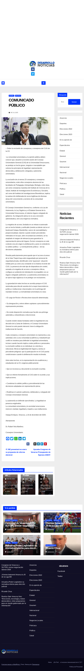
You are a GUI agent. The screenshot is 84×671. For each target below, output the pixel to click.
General (63, 156)
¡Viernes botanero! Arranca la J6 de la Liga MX (61, 524)
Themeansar (35, 664)
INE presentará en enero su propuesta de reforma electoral (16, 452)
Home (50, 662)
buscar (74, 102)
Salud (62, 194)
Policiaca (63, 183)
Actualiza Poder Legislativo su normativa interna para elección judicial (70, 250)
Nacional (63, 172)
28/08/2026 (50, 529)
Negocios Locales (66, 178)
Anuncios (63, 118)
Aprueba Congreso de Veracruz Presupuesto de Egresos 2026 (40, 452)
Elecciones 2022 (66, 129)
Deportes (63, 123)
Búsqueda (62, 95)
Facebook (61, 571)
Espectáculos (65, 145)
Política (18, 95)
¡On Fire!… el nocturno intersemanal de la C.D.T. (67, 662)
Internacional (64, 167)
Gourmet (63, 162)
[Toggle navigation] (43, 83)
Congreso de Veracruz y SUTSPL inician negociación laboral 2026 (69, 232)
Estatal (11, 95)
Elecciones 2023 (66, 134)
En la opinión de (66, 140)
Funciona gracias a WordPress (11, 664)
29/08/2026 (10, 529)
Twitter (60, 576)
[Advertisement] (42, 14)
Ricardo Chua (65, 257)
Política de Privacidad (75, 667)
